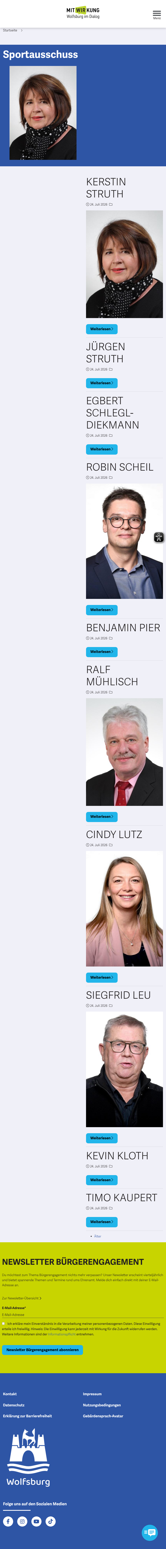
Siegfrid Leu (118, 995)
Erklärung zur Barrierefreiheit (27, 1416)
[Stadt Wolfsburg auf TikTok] (51, 1521)
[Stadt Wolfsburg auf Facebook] (8, 1521)
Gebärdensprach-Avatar (103, 1416)
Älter (97, 1236)
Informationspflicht (62, 1334)
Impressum (92, 1394)
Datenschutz (13, 1405)
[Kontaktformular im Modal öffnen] (150, 1533)
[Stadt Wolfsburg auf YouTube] (36, 1521)
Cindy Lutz (114, 835)
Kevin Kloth (117, 1156)
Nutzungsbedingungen (102, 1405)
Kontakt (10, 1394)
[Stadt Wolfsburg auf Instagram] (22, 1521)
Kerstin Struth (106, 188)
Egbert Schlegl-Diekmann (112, 413)
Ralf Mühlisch (112, 676)
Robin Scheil (120, 467)
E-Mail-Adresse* (14, 1308)
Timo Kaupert (121, 1198)
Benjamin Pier (123, 628)
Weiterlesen (100, 329)
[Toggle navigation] (157, 14)
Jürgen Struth (105, 353)
